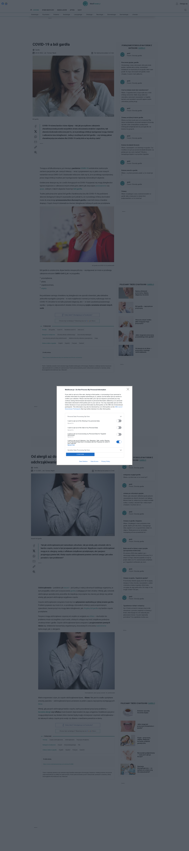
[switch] (118, 421)
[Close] (128, 390)
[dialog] (94, 425)
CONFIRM (80, 454)
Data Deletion (83, 461)
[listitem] (94, 416)
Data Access (94, 461)
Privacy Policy (105, 461)
